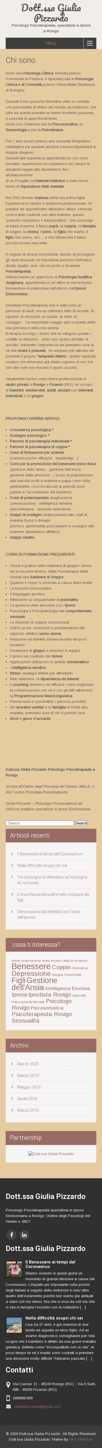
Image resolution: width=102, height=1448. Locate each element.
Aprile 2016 (27, 1098)
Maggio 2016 (29, 1087)
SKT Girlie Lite (81, 1439)
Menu (51, 43)
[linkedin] (24, 1235)
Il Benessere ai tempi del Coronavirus (49, 854)
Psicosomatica (47, 1008)
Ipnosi (19, 994)
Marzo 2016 (28, 1110)
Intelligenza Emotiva (67, 988)
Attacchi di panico (75, 960)
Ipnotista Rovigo (49, 994)
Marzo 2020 (28, 1064)
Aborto (16, 960)
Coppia (61, 967)
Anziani (56, 960)
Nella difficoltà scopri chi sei (42, 865)
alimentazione (31, 960)
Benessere (31, 966)
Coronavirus (79, 968)
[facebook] (11, 1235)
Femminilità (72, 974)
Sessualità (25, 1020)
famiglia (57, 974)
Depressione (31, 973)
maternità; (79, 995)
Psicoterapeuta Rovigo (42, 1014)
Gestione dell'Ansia (35, 984)
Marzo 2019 (28, 1075)
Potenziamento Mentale (28, 1002)
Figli (19, 980)
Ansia (46, 960)
